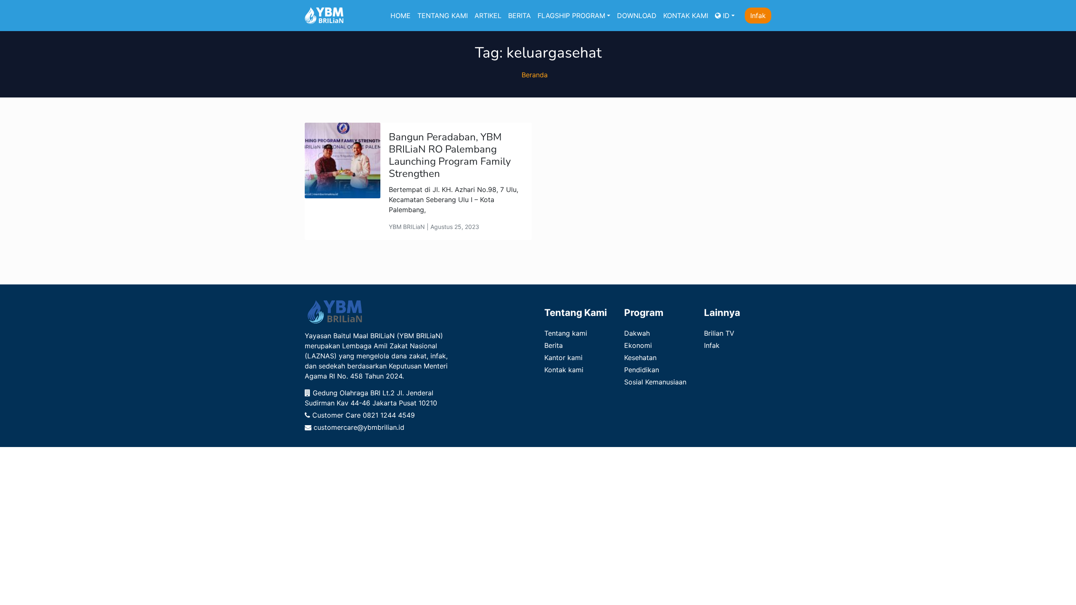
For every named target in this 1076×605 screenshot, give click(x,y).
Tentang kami (565, 333)
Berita (553, 345)
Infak (758, 15)
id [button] (725, 15)
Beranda (535, 75)
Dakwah (637, 333)
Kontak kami (563, 370)
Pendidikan (641, 370)
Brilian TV (719, 333)
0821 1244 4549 (389, 415)
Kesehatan (640, 357)
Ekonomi (638, 345)
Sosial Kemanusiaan (655, 382)
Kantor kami (563, 357)
